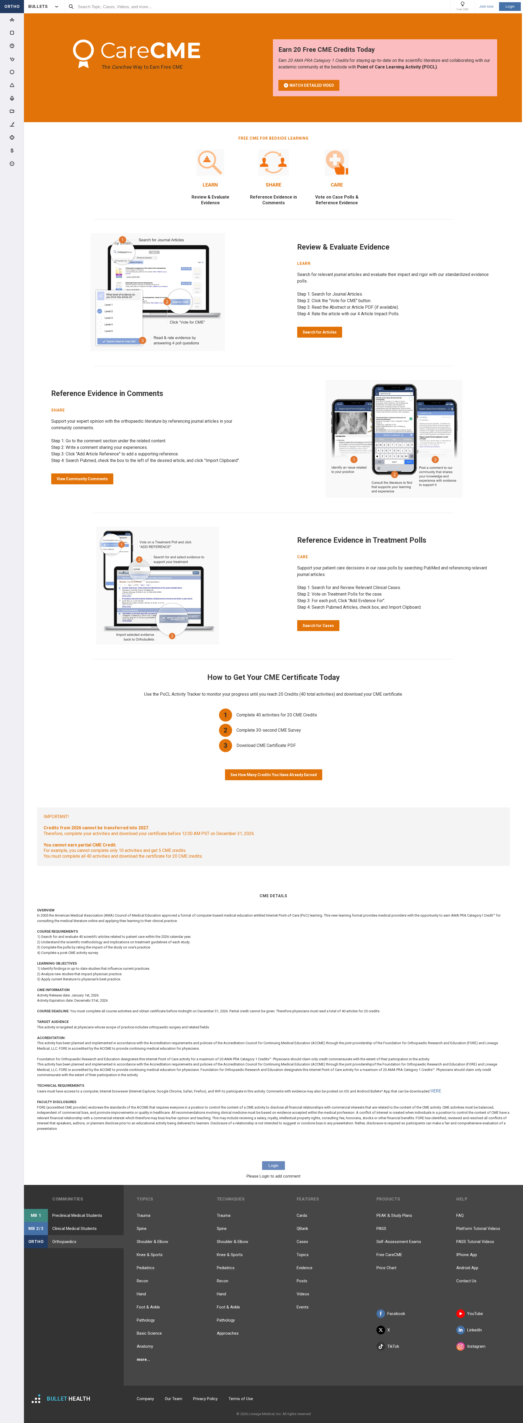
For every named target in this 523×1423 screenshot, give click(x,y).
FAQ (460, 1215)
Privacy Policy (205, 1398)
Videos (303, 1294)
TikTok (393, 1346)
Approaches (228, 1333)
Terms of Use (241, 1398)
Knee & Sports (150, 1254)
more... (143, 1359)
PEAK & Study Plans (394, 1215)
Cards (302, 1215)
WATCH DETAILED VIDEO (312, 85)
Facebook (396, 1313)
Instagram (476, 1346)
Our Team (173, 1398)
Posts (302, 1280)
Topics (303, 1254)
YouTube (475, 1313)
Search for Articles (320, 332)
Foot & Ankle (148, 1307)
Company (145, 1398)
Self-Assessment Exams (398, 1241)
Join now (486, 6)
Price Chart (386, 1267)
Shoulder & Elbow (152, 1241)
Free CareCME (389, 1254)
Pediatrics (145, 1267)
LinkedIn (474, 1330)
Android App (467, 1267)
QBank (302, 1228)
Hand (141, 1294)
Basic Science (149, 1333)
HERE (435, 1091)
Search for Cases (318, 625)
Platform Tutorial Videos (478, 1228)
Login (510, 6)
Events (303, 1307)
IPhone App (466, 1254)
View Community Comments (82, 479)
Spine (142, 1228)
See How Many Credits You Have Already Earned (273, 775)
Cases (302, 1241)
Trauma (143, 1215)
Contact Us (466, 1280)
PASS (381, 1228)
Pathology (146, 1320)
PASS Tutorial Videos (475, 1241)
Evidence (304, 1267)
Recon (142, 1280)
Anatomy (145, 1346)
